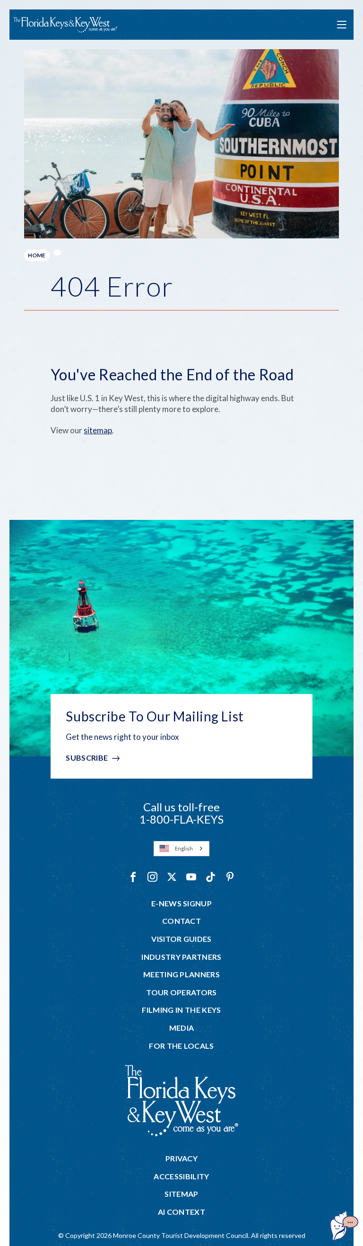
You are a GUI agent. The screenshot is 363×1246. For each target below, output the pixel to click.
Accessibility (181, 1176)
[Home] (65, 25)
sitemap (98, 430)
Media (181, 1028)
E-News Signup (181, 903)
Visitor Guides (181, 939)
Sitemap (181, 1194)
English (184, 848)
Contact (181, 921)
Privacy (181, 1158)
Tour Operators (181, 992)
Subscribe (87, 757)
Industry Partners (181, 957)
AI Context (181, 1212)
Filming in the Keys (181, 1010)
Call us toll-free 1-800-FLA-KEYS (181, 813)
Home (37, 255)
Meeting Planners (181, 974)
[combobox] (181, 848)
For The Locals (181, 1046)
